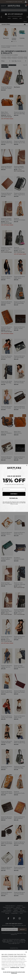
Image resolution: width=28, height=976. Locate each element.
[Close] (26, 952)
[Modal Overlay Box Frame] (14, 488)
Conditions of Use (14, 967)
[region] (14, 963)
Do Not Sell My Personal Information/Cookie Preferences (14, 972)
